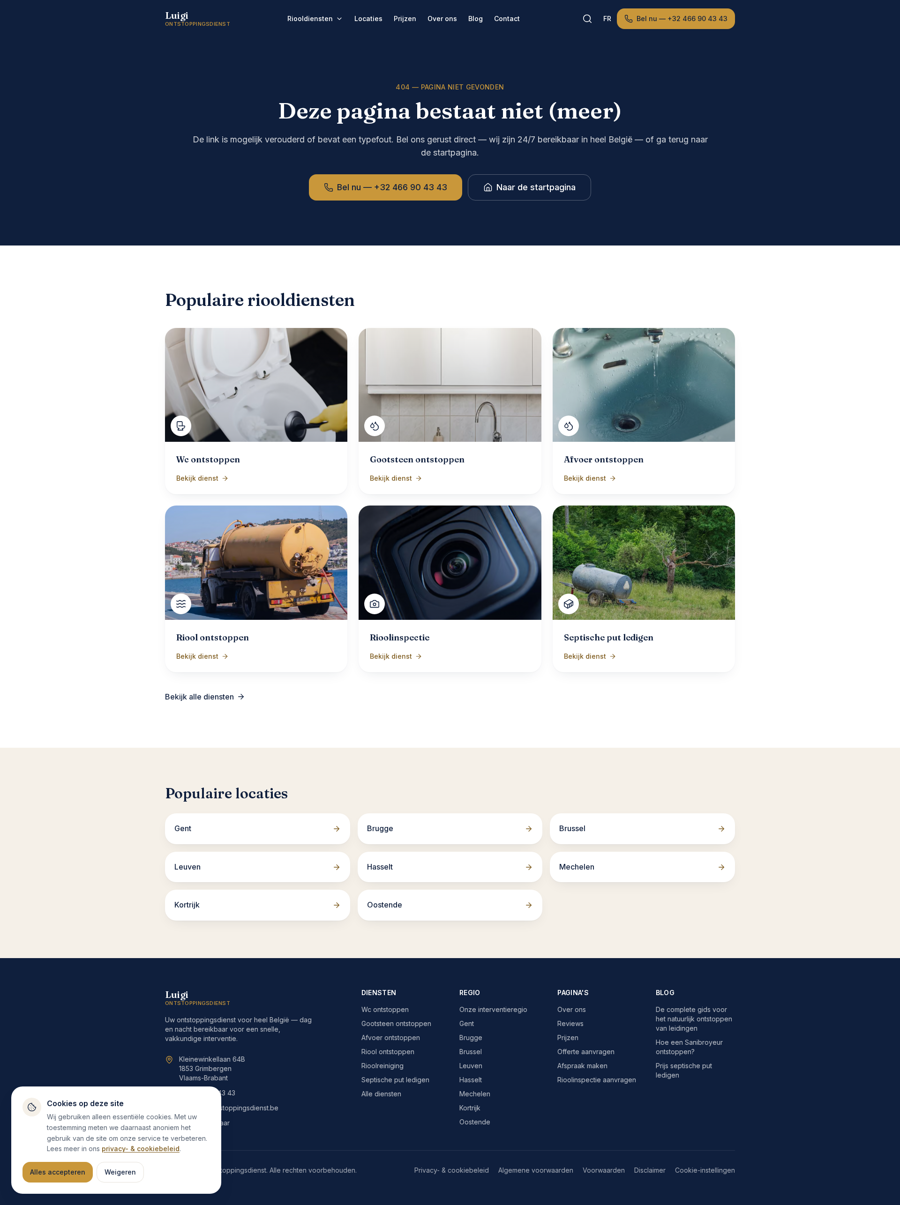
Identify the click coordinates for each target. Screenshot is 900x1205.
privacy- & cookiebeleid (141, 1149)
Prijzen (405, 18)
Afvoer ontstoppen (390, 1037)
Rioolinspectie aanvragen (596, 1080)
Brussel (470, 1052)
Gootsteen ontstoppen (396, 1023)
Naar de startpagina (536, 187)
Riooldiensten (310, 18)
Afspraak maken (582, 1066)
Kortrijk (469, 1108)
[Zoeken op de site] (587, 18)
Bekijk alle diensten (199, 696)
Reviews (570, 1023)
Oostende (474, 1122)
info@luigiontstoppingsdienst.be (228, 1108)
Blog (475, 18)
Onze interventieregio (493, 1009)
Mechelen (474, 1094)
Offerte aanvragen (586, 1052)
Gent (466, 1023)
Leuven (470, 1066)
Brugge (470, 1037)
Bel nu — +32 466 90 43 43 (682, 18)
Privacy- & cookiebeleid (451, 1170)
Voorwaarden (604, 1170)
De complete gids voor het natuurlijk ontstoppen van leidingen (694, 1018)
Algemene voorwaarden (535, 1170)
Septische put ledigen (395, 1080)
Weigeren (120, 1172)
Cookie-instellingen (705, 1170)
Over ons (442, 18)
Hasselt (470, 1080)
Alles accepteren (57, 1172)
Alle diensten (381, 1094)
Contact (507, 18)
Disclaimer (650, 1170)
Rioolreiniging (382, 1066)
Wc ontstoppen (385, 1009)
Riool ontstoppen (387, 1052)
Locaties (368, 18)
